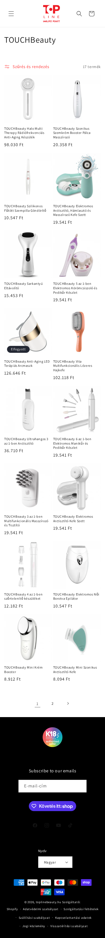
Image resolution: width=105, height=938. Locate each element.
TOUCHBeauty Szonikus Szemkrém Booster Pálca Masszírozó (72, 132)
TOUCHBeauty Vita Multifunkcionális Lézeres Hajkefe (72, 365)
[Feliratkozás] (80, 786)
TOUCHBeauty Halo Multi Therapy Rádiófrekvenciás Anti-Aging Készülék (24, 132)
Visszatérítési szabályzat (69, 926)
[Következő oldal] (68, 703)
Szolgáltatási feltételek (81, 909)
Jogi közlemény (33, 926)
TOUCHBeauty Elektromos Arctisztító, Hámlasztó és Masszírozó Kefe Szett (73, 210)
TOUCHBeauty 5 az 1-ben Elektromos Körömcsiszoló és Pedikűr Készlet (75, 287)
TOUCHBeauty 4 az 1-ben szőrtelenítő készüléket (23, 596)
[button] (11, 14)
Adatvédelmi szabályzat (40, 909)
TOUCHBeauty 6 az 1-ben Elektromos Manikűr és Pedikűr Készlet (72, 443)
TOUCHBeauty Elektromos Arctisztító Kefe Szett (73, 518)
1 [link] (37, 703)
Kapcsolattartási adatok (73, 918)
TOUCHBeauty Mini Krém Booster (23, 669)
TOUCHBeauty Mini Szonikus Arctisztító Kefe (75, 669)
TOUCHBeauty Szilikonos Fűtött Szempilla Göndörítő (25, 208)
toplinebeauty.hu (48, 902)
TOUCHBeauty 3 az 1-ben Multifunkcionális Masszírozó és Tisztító (26, 520)
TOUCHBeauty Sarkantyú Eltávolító (23, 285)
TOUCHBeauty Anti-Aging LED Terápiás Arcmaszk (27, 363)
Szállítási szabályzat (34, 918)
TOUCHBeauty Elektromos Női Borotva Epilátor (76, 596)
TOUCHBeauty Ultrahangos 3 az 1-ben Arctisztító (26, 441)
